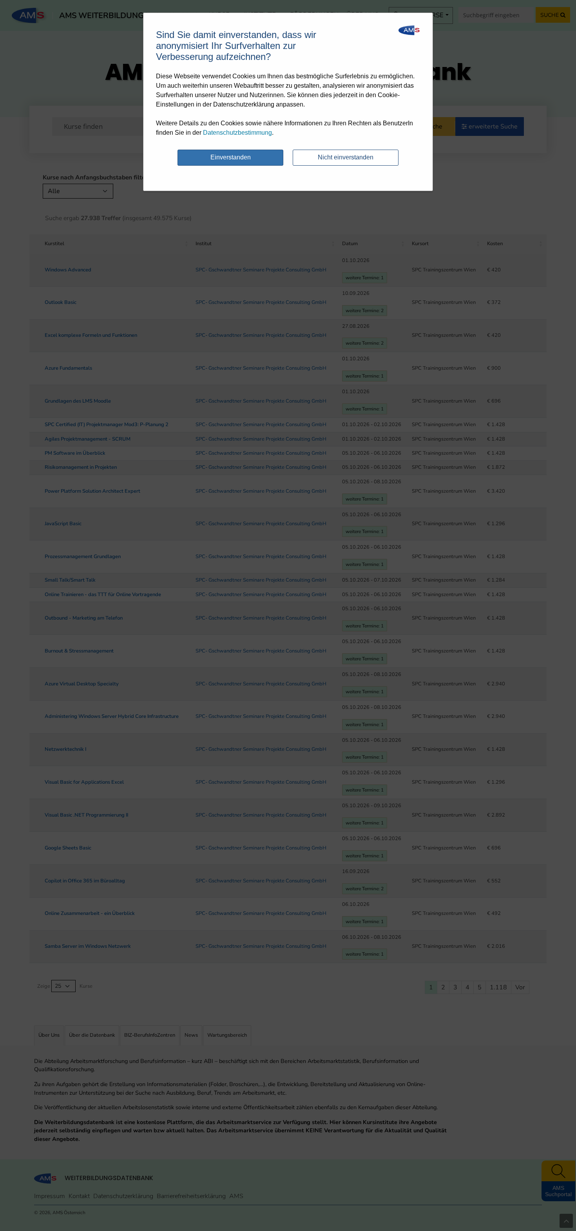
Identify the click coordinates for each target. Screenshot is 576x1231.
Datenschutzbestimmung (237, 132)
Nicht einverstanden (345, 157)
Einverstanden (230, 157)
